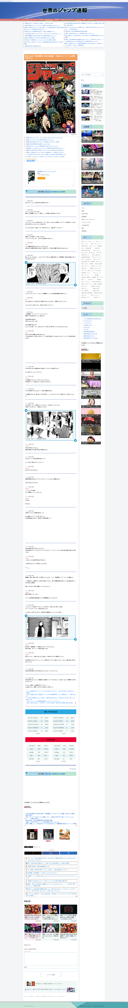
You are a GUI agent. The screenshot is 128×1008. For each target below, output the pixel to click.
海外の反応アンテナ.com (90, 338)
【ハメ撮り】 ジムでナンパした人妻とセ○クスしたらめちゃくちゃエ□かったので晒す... (45, 156)
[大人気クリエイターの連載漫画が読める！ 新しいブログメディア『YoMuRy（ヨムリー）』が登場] (31, 160)
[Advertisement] (50, 350)
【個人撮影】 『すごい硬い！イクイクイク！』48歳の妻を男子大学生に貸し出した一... (45, 148)
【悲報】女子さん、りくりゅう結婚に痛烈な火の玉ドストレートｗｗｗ (42, 146)
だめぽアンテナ (88, 325)
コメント (27, 951)
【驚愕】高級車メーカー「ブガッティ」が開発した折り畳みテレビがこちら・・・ (42, 25)
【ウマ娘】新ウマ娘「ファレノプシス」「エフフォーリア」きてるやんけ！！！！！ (43, 33)
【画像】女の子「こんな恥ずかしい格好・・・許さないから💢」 (39, 23)
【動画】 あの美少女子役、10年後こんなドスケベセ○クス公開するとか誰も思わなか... (45, 150)
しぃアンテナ (87, 323)
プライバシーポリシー (29, 1006)
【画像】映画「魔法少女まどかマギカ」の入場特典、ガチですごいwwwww (42, 141)
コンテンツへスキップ (6, 1)
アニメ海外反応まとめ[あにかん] (92, 318)
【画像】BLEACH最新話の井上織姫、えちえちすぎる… (38, 143)
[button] (102, 74)
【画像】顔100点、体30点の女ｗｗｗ (32, 45)
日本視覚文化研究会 (89, 331)
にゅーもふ (87, 327)
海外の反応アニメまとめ (90, 333)
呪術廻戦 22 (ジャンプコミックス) (46, 171)
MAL (75, 768)
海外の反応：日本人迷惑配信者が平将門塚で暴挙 (76, 31)
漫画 (26, 846)
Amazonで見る (41, 178)
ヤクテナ (86, 329)
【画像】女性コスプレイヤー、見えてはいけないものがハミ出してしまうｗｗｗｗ (44, 137)
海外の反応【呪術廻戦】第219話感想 (55, 191)
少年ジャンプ (37, 846)
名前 (25, 967)
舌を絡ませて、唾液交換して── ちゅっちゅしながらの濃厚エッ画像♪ (40, 39)
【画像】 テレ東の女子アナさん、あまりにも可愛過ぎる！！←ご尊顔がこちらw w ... (45, 152)
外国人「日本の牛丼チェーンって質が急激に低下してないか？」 (79, 33)
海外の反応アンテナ (89, 336)
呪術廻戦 (31, 846)
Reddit (73, 768)
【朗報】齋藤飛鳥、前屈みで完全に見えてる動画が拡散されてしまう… (40, 35)
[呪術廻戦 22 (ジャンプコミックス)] (31, 176)
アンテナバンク (88, 321)
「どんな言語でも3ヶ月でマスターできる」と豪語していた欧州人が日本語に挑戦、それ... (46, 154)
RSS (82, 80)
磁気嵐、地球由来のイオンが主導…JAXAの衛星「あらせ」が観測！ (39, 37)
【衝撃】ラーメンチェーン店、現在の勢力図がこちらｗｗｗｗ (40, 139)
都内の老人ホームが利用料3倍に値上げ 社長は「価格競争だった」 (39, 31)
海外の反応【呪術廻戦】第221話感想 (55, 773)
